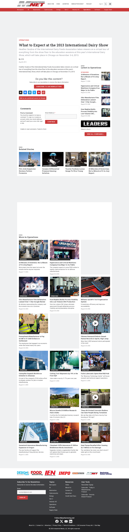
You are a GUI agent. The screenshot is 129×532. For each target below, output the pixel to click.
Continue (51, 122)
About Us (31, 525)
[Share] (25, 92)
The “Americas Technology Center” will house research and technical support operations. (95, 377)
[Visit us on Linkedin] (70, 521)
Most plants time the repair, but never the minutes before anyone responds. (32, 268)
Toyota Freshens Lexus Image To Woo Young (75, 170)
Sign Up (22, 497)
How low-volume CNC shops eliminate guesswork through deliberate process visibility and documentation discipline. (62, 306)
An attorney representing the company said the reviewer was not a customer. (32, 305)
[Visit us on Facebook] (57, 521)
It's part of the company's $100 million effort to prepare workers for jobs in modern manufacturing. (33, 380)
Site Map (97, 525)
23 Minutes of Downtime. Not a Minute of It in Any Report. (90, 77)
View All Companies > (95, 134)
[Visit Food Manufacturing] (37, 473)
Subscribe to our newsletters (49, 86)
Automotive (54, 442)
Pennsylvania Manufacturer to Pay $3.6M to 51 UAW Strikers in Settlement (31, 339)
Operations (24, 40)
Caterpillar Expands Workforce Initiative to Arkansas (30, 375)
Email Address (50, 113)
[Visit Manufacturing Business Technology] (106, 473)
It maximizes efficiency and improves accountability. (93, 305)
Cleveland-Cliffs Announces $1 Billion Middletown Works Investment (64, 446)
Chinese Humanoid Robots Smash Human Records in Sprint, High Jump (94, 338)
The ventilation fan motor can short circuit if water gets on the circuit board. (94, 451)
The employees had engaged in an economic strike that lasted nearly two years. (33, 344)
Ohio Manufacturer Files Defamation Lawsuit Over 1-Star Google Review (90, 100)
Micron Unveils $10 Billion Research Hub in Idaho (63, 412)
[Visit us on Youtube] (66, 521)
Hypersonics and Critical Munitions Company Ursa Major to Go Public (90, 88)
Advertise (48, 525)
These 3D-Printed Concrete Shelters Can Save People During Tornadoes (94, 412)
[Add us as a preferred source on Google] (43, 92)
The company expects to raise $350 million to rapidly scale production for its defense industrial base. (64, 269)
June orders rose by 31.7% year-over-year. (63, 378)
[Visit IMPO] (64, 473)
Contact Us (39, 525)
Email (19, 488)
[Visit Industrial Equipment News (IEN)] (50, 473)
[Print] (20, 92)
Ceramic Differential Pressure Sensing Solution (50, 171)
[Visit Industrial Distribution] (78, 473)
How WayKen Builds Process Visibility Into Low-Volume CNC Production (89, 111)
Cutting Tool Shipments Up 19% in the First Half (64, 375)
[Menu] (110, 4)
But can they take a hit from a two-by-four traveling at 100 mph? (94, 416)
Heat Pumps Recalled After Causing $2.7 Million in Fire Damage (94, 446)
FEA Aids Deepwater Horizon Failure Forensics (27, 171)
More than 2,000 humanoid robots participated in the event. (95, 342)
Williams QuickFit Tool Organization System (94, 301)
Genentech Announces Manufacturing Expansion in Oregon (33, 446)
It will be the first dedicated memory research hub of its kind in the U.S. (64, 416)
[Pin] (39, 92)
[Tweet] (34, 92)
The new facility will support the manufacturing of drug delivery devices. (31, 451)
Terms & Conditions (69, 525)
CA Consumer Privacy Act (85, 525)
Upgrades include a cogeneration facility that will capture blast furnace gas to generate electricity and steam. (64, 452)
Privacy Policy (57, 525)
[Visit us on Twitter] (61, 521)
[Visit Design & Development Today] (23, 473)
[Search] (105, 4)
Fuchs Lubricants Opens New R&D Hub (95, 373)
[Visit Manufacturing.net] (92, 473)
